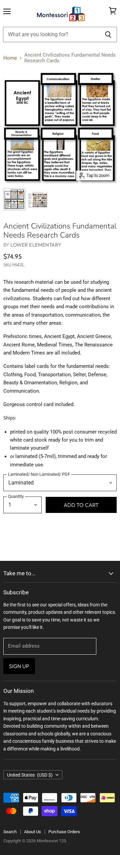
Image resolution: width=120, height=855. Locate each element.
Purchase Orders (64, 831)
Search (10, 831)
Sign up (19, 666)
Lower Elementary (35, 245)
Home (10, 58)
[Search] (108, 34)
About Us (32, 831)
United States (30, 775)
